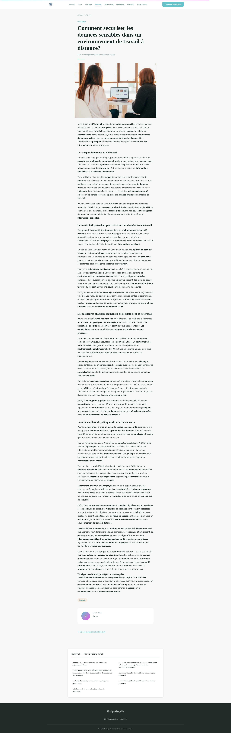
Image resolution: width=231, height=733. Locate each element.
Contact (123, 719)
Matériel (130, 4)
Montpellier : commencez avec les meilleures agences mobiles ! (90, 663)
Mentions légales (111, 719)
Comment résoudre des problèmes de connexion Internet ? (137, 674)
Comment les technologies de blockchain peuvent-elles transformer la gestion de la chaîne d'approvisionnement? (138, 664)
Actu (80, 4)
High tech (88, 4)
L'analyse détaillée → (173, 4)
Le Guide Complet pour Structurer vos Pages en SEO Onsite (91, 682)
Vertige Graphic (115, 711)
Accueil (72, 4)
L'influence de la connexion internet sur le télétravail (88, 690)
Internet (98, 4)
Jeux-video (108, 4)
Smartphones (142, 4)
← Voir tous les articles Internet (91, 632)
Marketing (120, 4)
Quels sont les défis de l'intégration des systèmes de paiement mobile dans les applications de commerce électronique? (92, 672)
